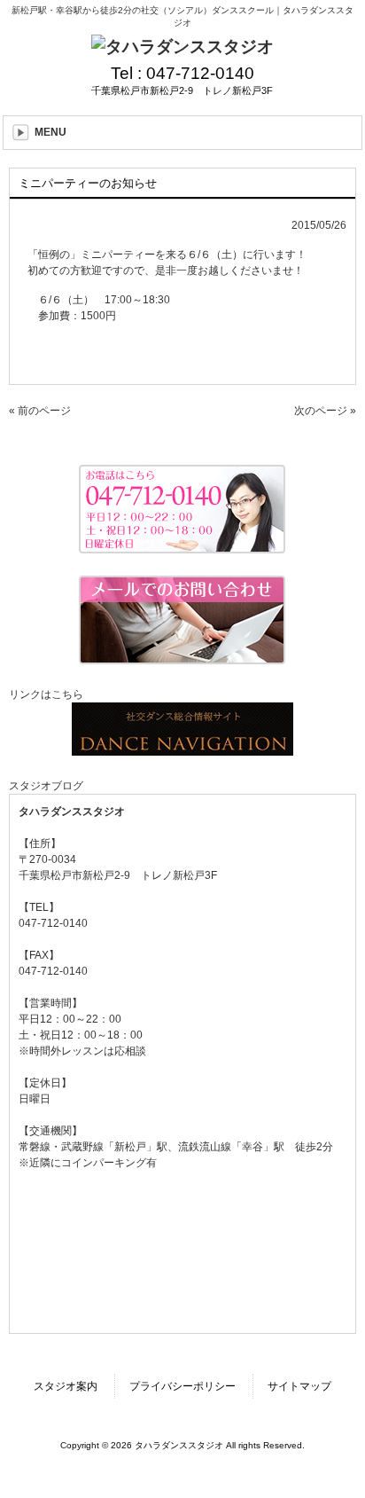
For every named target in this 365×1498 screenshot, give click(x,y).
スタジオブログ (46, 786)
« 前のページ (40, 410)
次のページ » (325, 410)
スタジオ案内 (65, 1386)
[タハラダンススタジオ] (182, 46)
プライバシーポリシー (182, 1386)
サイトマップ (299, 1386)
